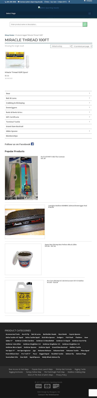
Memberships (12, 136)
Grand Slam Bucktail (14, 126)
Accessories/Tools (13, 334)
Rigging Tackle (80, 369)
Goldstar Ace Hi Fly (79, 341)
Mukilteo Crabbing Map (76, 372)
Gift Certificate (12, 117)
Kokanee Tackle (72, 351)
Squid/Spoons (35, 357)
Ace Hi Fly (25, 334)
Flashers (79, 337)
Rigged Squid (44, 354)
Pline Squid (85, 351)
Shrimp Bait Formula (64, 369)
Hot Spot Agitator (24, 351)
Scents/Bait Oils (12, 357)
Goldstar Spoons (30, 347)
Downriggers (11, 107)
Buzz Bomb (63, 334)
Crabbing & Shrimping (15, 103)
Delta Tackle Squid (32, 337)
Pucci (35, 354)
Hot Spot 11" (10, 351)
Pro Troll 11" (26, 354)
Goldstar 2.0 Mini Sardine (24, 341)
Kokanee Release (44, 351)
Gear (8, 93)
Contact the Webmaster (48, 394)
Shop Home (9, 35)
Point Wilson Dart (12, 354)
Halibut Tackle (75, 347)
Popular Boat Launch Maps (42, 369)
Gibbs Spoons (11, 131)
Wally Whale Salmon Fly (51, 357)
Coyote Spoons (74, 334)
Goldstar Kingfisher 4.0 (70, 344)
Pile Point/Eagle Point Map (54, 372)
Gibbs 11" (9, 341)
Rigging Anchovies (16, 372)
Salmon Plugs (81, 354)
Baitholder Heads (49, 334)
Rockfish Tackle (57, 354)
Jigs (34, 351)
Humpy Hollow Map (33, 372)
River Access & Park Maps (19, 369)
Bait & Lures (11, 98)
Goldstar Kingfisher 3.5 (51, 344)
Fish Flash (69, 337)
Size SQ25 (23, 357)
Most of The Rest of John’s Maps (40, 375)
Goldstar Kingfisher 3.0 (31, 344)
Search (84, 24)
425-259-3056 (11, 2)
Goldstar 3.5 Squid (63, 341)
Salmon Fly (70, 354)
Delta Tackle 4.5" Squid (14, 337)
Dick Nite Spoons (48, 337)
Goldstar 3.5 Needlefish (45, 341)
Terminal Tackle (13, 122)
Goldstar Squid (44, 347)
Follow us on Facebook (18, 144)
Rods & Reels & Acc (14, 112)
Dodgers (60, 337)
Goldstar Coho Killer (13, 344)
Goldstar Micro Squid (14, 347)
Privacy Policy (61, 375)
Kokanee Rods (58, 351)
